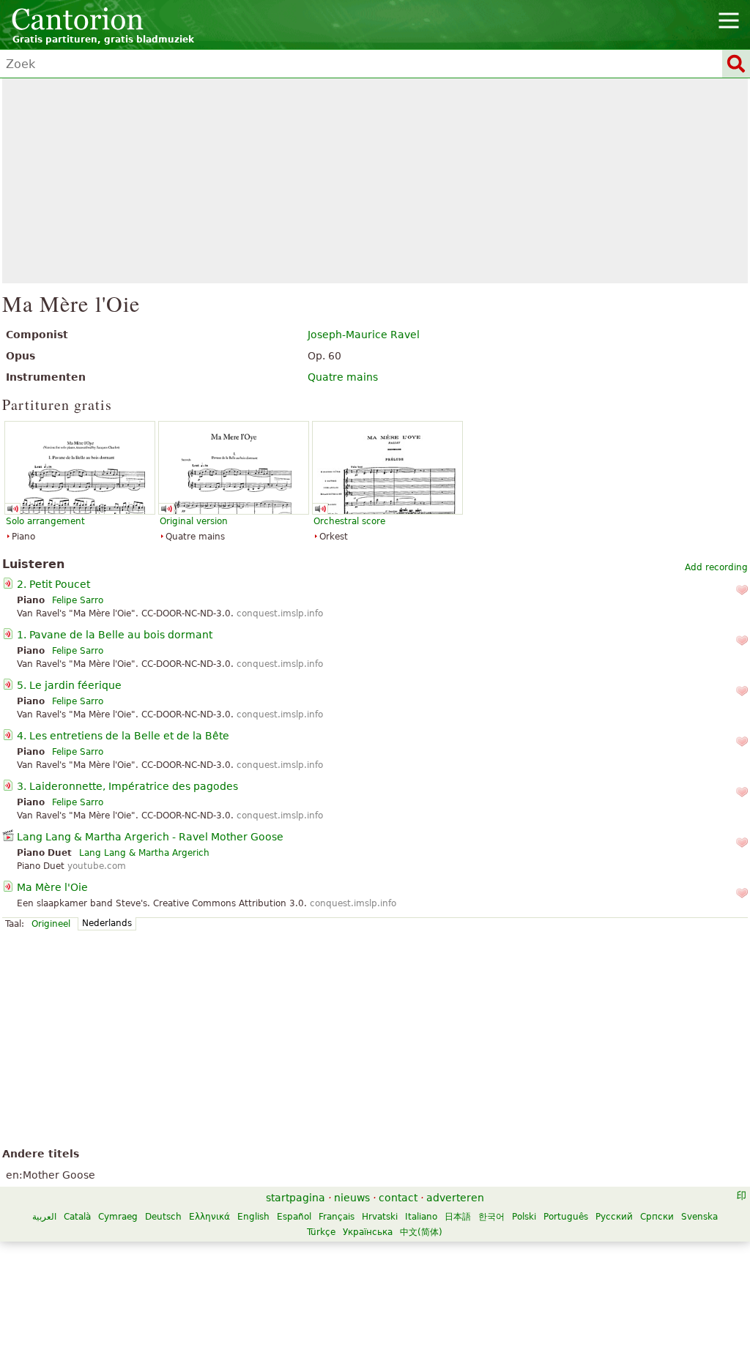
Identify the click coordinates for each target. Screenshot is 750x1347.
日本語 (458, 1217)
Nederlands (107, 923)
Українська (368, 1232)
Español (294, 1217)
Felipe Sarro (77, 600)
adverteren (455, 1198)
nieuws (352, 1198)
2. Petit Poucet (53, 584)
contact (398, 1198)
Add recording (716, 567)
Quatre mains (343, 377)
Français (336, 1217)
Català (77, 1217)
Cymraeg (118, 1217)
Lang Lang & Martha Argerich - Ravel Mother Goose (150, 837)
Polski (524, 1217)
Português (565, 1217)
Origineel (50, 924)
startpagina (295, 1198)
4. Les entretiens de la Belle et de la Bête (123, 736)
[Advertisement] (375, 180)
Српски (657, 1217)
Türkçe (321, 1232)
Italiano (421, 1217)
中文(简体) (421, 1232)
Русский (614, 1217)
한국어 (491, 1217)
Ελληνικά (209, 1217)
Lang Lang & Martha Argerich (144, 853)
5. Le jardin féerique (69, 685)
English (253, 1217)
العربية (44, 1217)
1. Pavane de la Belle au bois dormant (114, 635)
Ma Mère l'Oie (52, 887)
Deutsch (163, 1217)
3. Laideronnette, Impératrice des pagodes (127, 786)
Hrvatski (380, 1217)
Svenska (699, 1217)
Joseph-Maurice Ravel (364, 334)
